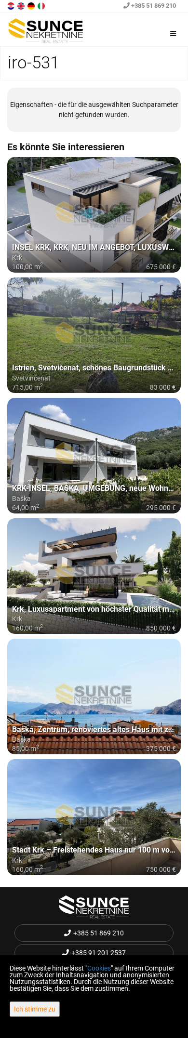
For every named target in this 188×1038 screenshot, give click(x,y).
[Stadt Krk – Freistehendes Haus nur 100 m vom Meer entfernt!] (94, 817)
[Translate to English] (21, 5)
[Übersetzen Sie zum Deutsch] (31, 5)
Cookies (99, 968)
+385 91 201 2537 (98, 953)
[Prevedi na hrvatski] (11, 5)
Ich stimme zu (34, 1009)
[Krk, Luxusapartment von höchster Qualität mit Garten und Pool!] (94, 576)
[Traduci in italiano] (42, 5)
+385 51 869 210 (153, 5)
